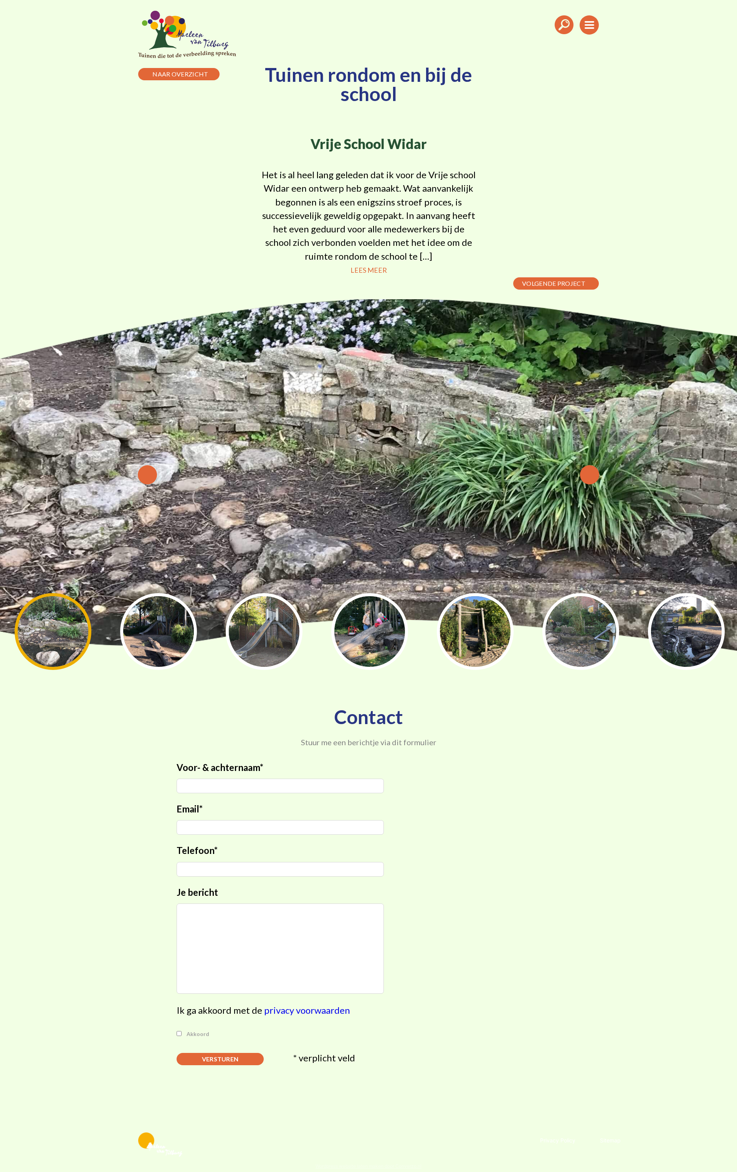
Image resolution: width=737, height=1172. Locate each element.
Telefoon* (197, 850)
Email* (190, 808)
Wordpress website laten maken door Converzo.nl (368, 1166)
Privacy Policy (557, 1140)
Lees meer (368, 270)
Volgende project (553, 283)
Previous (147, 474)
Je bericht (197, 892)
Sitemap (610, 1140)
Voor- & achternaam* (220, 767)
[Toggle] (564, 36)
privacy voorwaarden (307, 1010)
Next (589, 474)
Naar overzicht (180, 74)
